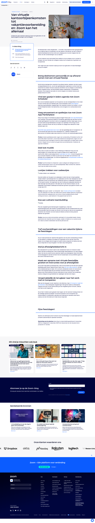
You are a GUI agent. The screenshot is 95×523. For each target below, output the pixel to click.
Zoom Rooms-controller (56, 484)
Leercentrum (77, 486)
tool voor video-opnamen (70, 267)
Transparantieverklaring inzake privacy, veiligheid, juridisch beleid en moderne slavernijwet (79, 504)
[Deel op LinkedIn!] (21, 67)
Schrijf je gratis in (86, 2)
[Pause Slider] (91, 455)
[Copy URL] (11, 67)
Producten (15, 2)
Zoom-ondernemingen (45, 504)
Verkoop (65, 476)
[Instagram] (20, 510)
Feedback (77, 492)
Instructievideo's (78, 498)
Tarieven (32, 2)
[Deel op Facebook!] (14, 67)
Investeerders (43, 491)
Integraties (42, 488)
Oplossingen (26, 2)
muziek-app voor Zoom (65, 154)
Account (76, 482)
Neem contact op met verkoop (75, 2)
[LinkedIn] (10, 510)
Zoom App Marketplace (76, 117)
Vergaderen (52, 2)
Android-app (54, 491)
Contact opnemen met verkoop (68, 483)
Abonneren (81, 392)
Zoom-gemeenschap (79, 488)
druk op (42, 493)
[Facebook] (18, 510)
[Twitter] (13, 510)
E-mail (50, 383)
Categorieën (4, 5)
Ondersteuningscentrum (79, 484)
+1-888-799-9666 (67, 480)
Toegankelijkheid (78, 496)
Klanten (42, 482)
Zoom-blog (43, 480)
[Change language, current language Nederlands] (47, 2)
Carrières (42, 486)
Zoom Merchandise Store (45, 506)
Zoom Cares (43, 497)
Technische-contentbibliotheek (78, 490)
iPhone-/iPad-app (55, 489)
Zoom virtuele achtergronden (55, 494)
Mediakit (42, 498)
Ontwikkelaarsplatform (45, 500)
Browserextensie (55, 486)
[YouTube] (15, 510)
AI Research (43, 502)
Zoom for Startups (67, 492)
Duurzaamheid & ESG (44, 495)
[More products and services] (92, 2)
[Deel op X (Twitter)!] (18, 67)
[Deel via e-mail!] (24, 67)
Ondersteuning (65, 2)
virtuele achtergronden (69, 191)
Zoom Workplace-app (56, 480)
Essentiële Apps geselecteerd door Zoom (48, 130)
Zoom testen (77, 480)
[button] (92, 520)
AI (21, 2)
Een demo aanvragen (44, 467)
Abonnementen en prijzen (68, 485)
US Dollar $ (12, 488)
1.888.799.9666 (14, 507)
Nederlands (13, 484)
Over (42, 476)
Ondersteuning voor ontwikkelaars (78, 500)
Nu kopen (53, 467)
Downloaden (54, 476)
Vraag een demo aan (67, 487)
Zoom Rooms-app (55, 482)
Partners (42, 489)
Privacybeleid (68, 394)
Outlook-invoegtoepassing (57, 488)
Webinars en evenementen (68, 488)
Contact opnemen (78, 494)
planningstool (74, 103)
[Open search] (45, 2)
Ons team (42, 484)
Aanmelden (58, 2)
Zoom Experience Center (68, 490)
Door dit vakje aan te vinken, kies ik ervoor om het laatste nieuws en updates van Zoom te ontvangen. (65, 389)
